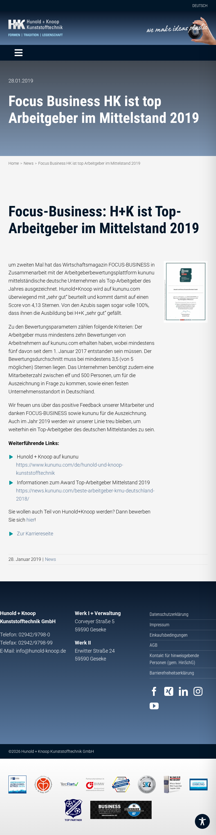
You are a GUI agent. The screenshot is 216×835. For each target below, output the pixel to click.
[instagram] (198, 691)
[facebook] (154, 691)
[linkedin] (183, 691)
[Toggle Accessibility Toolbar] (202, 821)
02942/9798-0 (34, 634)
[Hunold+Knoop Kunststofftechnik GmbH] (35, 22)
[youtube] (154, 705)
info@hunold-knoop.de (41, 651)
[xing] (168, 691)
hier (30, 520)
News (50, 559)
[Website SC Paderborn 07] (120, 810)
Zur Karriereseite (35, 533)
